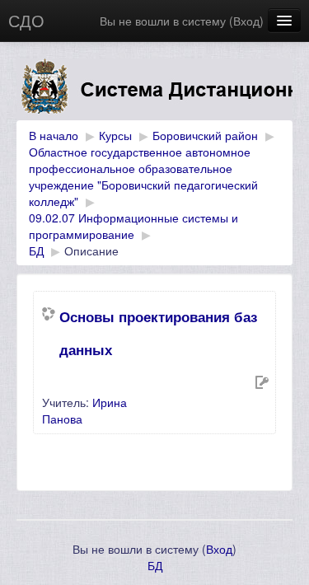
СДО (26, 20)
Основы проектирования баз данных (158, 333)
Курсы (115, 135)
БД (36, 250)
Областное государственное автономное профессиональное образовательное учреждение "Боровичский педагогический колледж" (143, 176)
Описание (91, 250)
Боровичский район (205, 135)
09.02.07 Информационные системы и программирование (133, 225)
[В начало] (154, 89)
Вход (246, 20)
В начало (53, 135)
